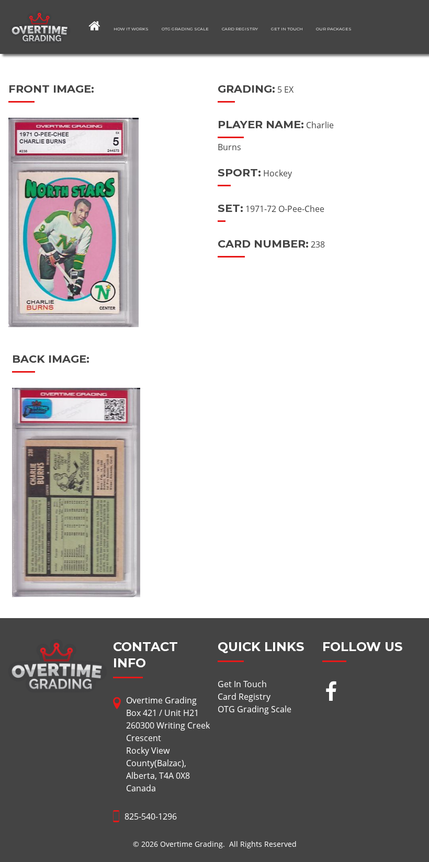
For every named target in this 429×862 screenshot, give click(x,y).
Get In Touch (287, 28)
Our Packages (334, 28)
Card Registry (240, 28)
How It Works (131, 28)
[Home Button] (94, 25)
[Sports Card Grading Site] (40, 17)
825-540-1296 (151, 816)
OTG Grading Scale (185, 28)
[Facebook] (331, 692)
